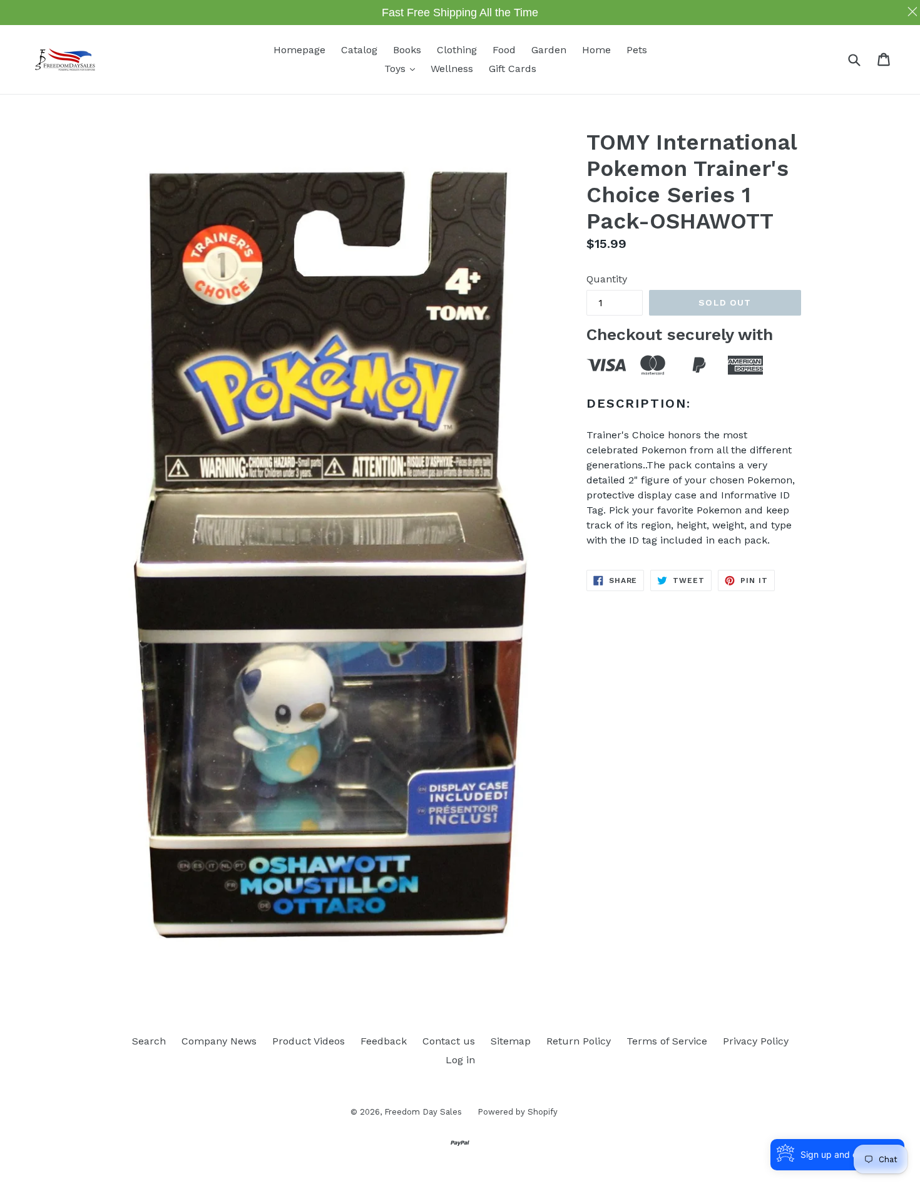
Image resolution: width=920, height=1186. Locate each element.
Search (149, 1041)
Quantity (606, 279)
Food (504, 50)
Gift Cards (512, 69)
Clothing (457, 50)
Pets (636, 50)
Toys (402, 68)
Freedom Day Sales (423, 1111)
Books (407, 50)
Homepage (299, 50)
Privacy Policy (756, 1041)
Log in (460, 1060)
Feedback (383, 1041)
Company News (219, 1041)
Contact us (448, 1041)
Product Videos (308, 1041)
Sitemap (511, 1041)
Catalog (359, 50)
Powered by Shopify (518, 1111)
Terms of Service (666, 1041)
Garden (548, 50)
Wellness (452, 69)
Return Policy (578, 1041)
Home (596, 50)
